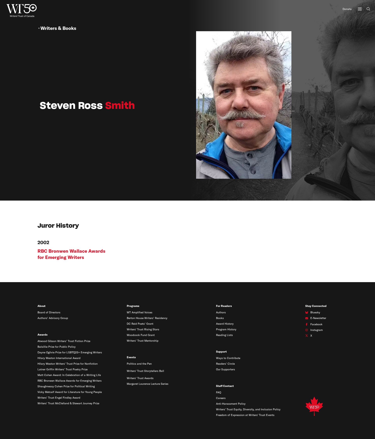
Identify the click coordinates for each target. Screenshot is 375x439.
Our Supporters (225, 369)
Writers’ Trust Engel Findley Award (59, 397)
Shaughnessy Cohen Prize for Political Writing (66, 386)
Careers (221, 398)
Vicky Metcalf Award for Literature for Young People (70, 392)
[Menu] (359, 8)
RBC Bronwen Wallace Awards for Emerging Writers (70, 380)
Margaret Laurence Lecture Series (147, 384)
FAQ (218, 392)
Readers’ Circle (225, 363)
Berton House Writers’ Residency (147, 318)
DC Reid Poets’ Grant (140, 323)
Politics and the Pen (139, 363)
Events (131, 357)
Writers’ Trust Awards (140, 378)
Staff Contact (225, 386)
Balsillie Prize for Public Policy (57, 346)
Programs (133, 306)
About (42, 306)
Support (221, 351)
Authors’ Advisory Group (53, 318)
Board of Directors (49, 312)
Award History (225, 323)
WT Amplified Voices (139, 312)
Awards (42, 334)
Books (220, 318)
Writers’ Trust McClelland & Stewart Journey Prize (68, 403)
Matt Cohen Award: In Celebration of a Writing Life (69, 375)
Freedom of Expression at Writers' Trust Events (245, 415)
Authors (221, 312)
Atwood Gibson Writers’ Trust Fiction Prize (64, 341)
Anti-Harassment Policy (231, 403)
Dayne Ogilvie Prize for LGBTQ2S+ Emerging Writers (70, 352)
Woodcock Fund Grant (141, 335)
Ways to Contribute (228, 358)
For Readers (224, 306)
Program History (226, 329)
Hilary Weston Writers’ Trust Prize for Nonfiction (68, 363)
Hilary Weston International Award (59, 358)
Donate (347, 9)
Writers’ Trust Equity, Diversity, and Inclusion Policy (248, 409)
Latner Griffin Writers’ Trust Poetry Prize (63, 369)
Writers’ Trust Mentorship (142, 340)
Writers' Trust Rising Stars (143, 329)
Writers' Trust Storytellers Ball (145, 371)
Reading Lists (224, 335)
